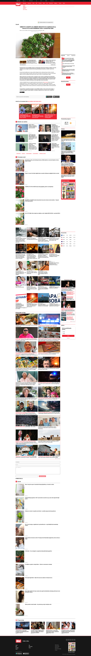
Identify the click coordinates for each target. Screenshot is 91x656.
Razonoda (51, 3)
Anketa (62, 325)
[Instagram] (69, 640)
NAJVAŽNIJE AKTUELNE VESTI (34, 101)
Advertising (57, 646)
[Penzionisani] (52, 0)
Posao (56, 650)
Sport (44, 3)
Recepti (24, 8)
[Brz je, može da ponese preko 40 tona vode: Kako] (68, 134)
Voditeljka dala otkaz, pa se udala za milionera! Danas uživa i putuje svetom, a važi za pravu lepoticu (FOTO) (68, 74)
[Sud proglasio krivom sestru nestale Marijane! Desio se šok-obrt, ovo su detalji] (68, 170)
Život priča (25, 9)
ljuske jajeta (46, 82)
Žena (30, 647)
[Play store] (49, 97)
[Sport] (46, 0)
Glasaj (68, 335)
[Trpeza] (41, 0)
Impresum (57, 647)
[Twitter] (74, 640)
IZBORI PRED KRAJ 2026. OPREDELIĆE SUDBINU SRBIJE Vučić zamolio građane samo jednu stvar (33, 137)
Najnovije (24, 3)
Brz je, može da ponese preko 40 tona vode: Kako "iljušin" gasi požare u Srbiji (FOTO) (68, 140)
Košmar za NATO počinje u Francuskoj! (68, 63)
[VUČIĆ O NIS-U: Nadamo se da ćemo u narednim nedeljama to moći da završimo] (22, 128)
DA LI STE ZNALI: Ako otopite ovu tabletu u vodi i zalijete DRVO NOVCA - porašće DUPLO (42, 213)
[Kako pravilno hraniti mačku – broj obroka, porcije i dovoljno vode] (20, 610)
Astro (24, 5)
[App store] (56, 97)
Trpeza (60, 3)
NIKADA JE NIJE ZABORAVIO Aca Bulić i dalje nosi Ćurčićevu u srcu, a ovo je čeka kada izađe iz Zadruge (51, 62)
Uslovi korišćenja (58, 648)
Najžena (55, 3)
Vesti (33, 3)
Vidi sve (68, 77)
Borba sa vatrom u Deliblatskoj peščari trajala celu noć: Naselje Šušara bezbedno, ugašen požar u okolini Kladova (68, 152)
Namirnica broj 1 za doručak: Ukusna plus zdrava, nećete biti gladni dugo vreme (52, 631)
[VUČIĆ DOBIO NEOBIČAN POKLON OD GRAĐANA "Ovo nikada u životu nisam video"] (45, 147)
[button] (41, 31)
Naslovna (29, 3)
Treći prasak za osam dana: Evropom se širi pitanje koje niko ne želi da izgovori (22, 631)
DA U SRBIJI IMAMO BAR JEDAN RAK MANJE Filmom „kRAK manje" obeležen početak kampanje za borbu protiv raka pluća (32, 62)
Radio (64, 3)
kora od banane (28, 153)
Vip (47, 3)
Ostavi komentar (42, 476)
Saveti (24, 6)
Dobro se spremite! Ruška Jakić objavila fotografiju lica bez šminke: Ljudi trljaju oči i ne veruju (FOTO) (67, 164)
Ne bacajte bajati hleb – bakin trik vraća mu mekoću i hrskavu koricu (38, 577)
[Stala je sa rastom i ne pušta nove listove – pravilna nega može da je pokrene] (20, 517)
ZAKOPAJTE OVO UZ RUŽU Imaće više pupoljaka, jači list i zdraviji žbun (39, 186)
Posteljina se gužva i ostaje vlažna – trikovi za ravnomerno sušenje (38, 564)
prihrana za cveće (42, 153)
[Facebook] (67, 640)
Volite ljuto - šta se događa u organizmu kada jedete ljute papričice (38, 551)
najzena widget (35, 153)
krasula (23, 153)
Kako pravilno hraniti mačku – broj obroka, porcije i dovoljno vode (38, 604)
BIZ (36, 3)
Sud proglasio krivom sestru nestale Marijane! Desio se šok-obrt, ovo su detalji (68, 176)
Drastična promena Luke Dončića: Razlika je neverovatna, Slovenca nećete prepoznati (68, 66)
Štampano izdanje (65, 180)
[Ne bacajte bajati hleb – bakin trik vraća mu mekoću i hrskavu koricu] (20, 583)
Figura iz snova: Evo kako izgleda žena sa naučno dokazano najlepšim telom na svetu (42, 173)
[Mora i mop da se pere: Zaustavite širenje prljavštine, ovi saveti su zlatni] (20, 490)
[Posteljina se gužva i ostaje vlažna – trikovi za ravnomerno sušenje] (20, 570)
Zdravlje (24, 7)
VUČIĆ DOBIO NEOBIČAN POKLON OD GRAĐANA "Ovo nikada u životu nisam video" (55, 145)
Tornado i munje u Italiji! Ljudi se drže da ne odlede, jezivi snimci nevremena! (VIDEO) (37, 631)
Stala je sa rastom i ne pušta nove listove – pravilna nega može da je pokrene (40, 511)
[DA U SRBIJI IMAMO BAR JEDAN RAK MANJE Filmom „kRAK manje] (23, 62)
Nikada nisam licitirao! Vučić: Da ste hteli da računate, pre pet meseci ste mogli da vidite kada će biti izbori (68, 70)
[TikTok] (70, 640)
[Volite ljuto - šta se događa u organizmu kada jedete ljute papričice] (20, 557)
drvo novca (18, 153)
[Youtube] (72, 640)
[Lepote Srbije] (31, 0)
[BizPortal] (24, 0)
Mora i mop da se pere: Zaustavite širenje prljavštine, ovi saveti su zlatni (39, 484)
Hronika (40, 3)
